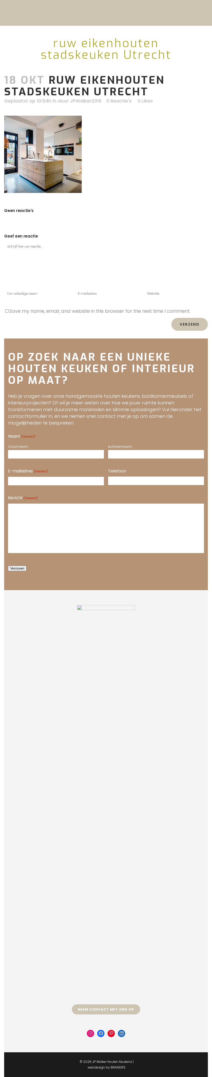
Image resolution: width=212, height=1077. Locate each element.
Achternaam (120, 446)
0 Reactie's (119, 101)
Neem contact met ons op (106, 1009)
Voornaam (18, 446)
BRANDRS (118, 1067)
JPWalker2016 (86, 101)
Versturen (17, 568)
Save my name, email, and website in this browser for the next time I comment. (99, 311)
